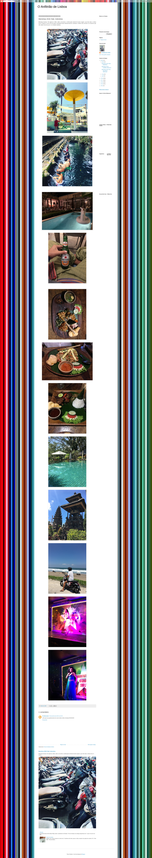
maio (103, 74)
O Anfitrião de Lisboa (52, 6)
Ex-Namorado (45, 716)
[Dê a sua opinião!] (51, 706)
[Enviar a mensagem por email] (50, 706)
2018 (102, 78)
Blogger (83, 854)
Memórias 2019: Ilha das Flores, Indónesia (106, 70)
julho (103, 62)
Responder (44, 720)
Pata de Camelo (49, 837)
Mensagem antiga (92, 744)
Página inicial (63, 744)
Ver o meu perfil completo (104, 54)
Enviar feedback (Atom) (49, 746)
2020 (102, 60)
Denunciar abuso (104, 89)
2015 (102, 83)
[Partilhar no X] (53, 706)
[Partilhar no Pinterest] (56, 706)
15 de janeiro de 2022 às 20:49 (56, 716)
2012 (102, 85)
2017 (102, 80)
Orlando (41, 832)
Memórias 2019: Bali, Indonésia (47, 751)
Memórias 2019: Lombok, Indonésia (106, 67)
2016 (102, 82)
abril (103, 76)
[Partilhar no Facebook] (54, 706)
